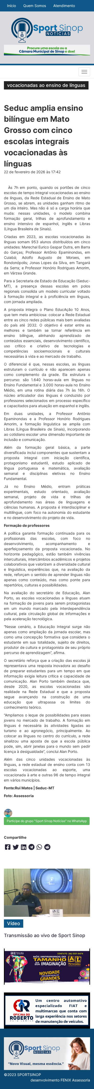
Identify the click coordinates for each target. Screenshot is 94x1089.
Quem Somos (34, 5)
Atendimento (64, 5)
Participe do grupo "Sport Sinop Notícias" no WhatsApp (47, 821)
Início (11, 5)
